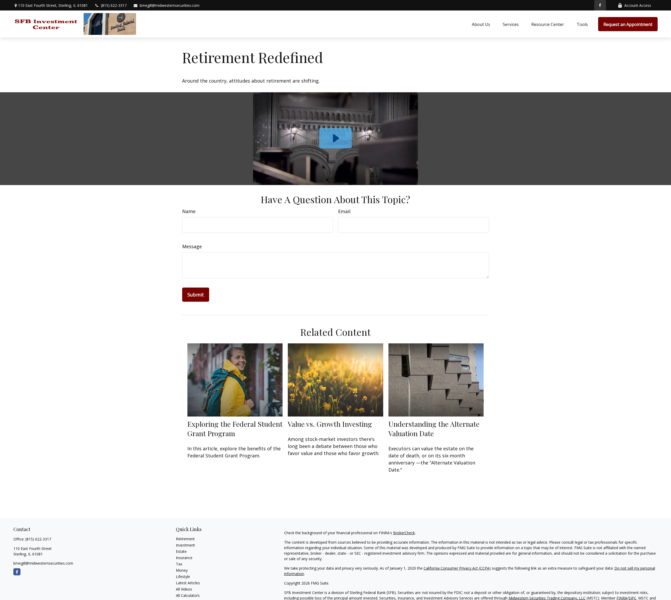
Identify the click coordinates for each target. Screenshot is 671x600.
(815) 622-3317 (114, 5)
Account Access (637, 5)
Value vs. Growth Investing (330, 424)
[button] (481, 24)
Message (192, 246)
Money (182, 570)
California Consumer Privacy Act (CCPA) (457, 568)
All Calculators (188, 595)
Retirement (185, 538)
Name (189, 211)
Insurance (184, 557)
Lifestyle (183, 576)
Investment (185, 545)
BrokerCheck (404, 532)
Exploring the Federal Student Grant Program (235, 428)
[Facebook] (600, 5)
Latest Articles (188, 582)
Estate (181, 551)
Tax (179, 563)
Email (344, 211)
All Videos (184, 589)
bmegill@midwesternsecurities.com (169, 5)
